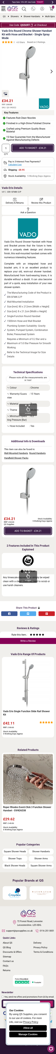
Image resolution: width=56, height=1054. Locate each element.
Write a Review (28, 640)
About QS (7, 942)
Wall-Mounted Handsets (16, 453)
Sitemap (7, 956)
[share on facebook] (9, 613)
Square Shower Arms (41, 865)
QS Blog (7, 947)
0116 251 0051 (47, 930)
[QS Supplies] (12, 8)
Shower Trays (15, 858)
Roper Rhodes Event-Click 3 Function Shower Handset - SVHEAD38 (27, 809)
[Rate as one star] (31, 635)
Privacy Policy (40, 947)
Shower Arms (41, 858)
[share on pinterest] (47, 613)
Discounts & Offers (12, 952)
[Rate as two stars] (33, 635)
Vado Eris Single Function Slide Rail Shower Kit (26, 713)
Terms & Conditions (43, 952)
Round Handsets (37, 453)
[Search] (24, 9)
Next (52, 2)
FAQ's (5, 965)
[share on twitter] (28, 613)
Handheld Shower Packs (16, 458)
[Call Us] (33, 9)
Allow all (28, 1028)
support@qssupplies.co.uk (19, 930)
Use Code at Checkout (28, 25)
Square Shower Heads (15, 851)
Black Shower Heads (15, 865)
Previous (3, 2)
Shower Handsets (41, 851)
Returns (6, 970)
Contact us (8, 961)
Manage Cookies (28, 1034)
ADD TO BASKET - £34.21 (32, 148)
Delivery (37, 942)
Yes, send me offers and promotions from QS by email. (29, 997)
